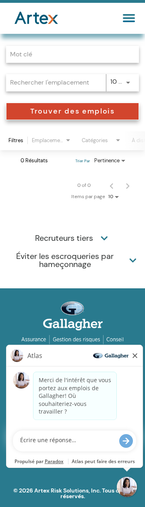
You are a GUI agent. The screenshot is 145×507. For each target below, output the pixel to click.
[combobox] (68, 54)
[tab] (72, 238)
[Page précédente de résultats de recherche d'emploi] (112, 185)
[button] (104, 238)
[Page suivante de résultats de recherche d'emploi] (128, 185)
